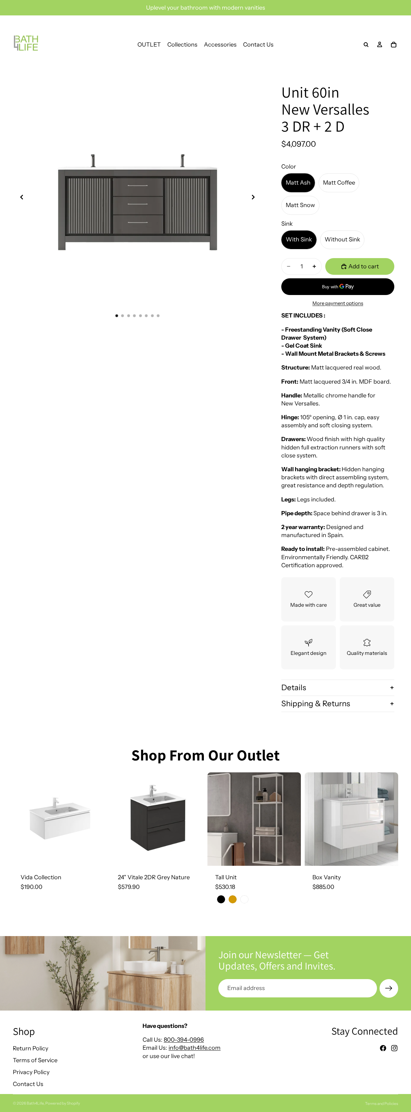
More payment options (337, 303)
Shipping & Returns (315, 703)
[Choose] (96, 856)
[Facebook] (383, 1048)
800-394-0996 (184, 1039)
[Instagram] (394, 1048)
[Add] (193, 856)
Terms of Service (35, 1060)
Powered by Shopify (62, 1103)
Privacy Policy (31, 1072)
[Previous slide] (20, 198)
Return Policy (30, 1048)
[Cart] (394, 45)
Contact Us (28, 1084)
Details (293, 687)
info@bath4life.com (195, 1047)
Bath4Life (35, 1103)
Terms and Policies (381, 1103)
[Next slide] (255, 198)
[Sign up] (389, 988)
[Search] (366, 45)
